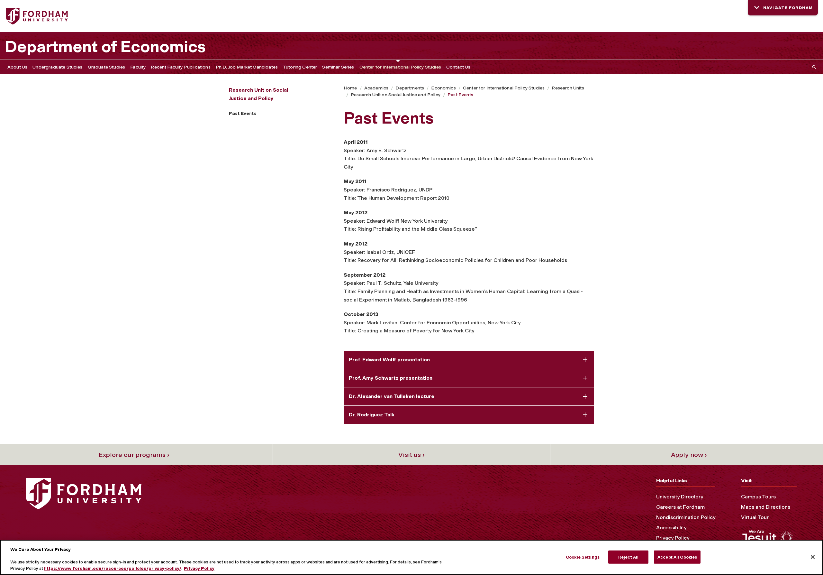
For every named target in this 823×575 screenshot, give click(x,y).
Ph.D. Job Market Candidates (247, 67)
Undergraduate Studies (57, 67)
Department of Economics (105, 46)
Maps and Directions (765, 507)
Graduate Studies (106, 67)
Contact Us (458, 67)
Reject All (628, 556)
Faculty (138, 67)
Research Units (568, 88)
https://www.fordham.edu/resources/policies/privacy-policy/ (112, 568)
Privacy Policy (672, 538)
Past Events (460, 94)
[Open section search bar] (813, 67)
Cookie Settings (583, 556)
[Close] (813, 557)
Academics (376, 88)
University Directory (679, 497)
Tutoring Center (300, 67)
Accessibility (671, 527)
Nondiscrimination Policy (685, 517)
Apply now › (689, 455)
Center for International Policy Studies (400, 67)
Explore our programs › (133, 455)
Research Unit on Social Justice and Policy (395, 94)
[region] (411, 557)
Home (350, 88)
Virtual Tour (755, 517)
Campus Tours (758, 497)
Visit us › (411, 455)
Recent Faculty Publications (180, 67)
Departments (409, 88)
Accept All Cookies (677, 556)
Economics (443, 88)
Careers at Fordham (680, 507)
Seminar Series (338, 67)
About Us (17, 67)
